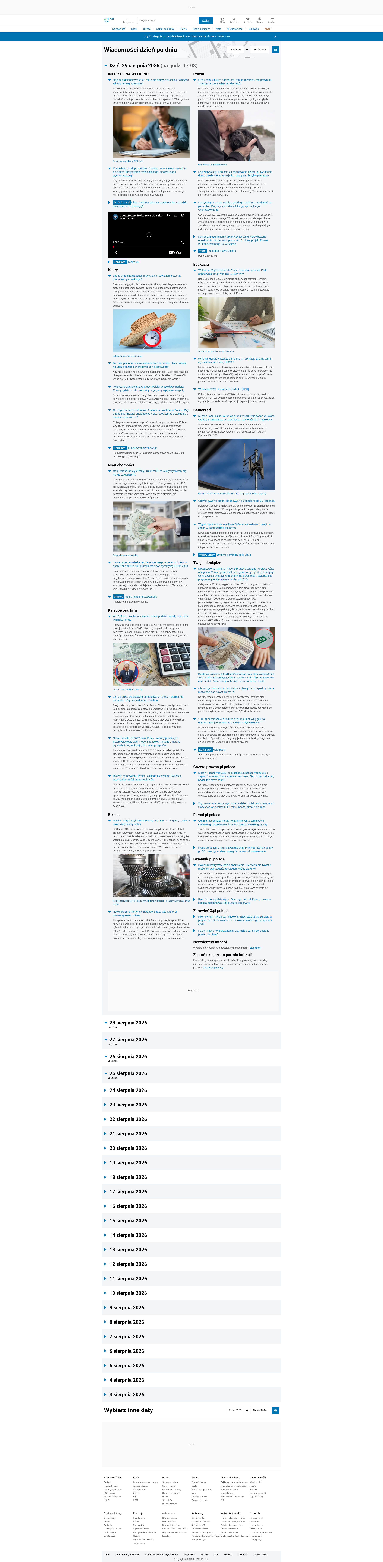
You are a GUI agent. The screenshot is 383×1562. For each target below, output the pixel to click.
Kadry (134, 29)
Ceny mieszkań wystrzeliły (125, 555)
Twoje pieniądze (201, 29)
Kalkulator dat (198, 1518)
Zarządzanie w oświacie (144, 1532)
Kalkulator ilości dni (201, 1521)
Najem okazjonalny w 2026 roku (128, 161)
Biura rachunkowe (230, 1477)
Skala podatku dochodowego (234, 1536)
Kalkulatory (197, 1513)
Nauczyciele (139, 1525)
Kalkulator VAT (198, 1525)
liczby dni (133, 261)
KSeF (268, 29)
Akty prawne (168, 1513)
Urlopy (136, 1493)
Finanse (253, 1489)
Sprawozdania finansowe (232, 1496)
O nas (107, 1554)
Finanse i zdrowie (200, 1500)
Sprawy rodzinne (170, 1482)
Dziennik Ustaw (169, 1518)
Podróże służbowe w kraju (233, 1518)
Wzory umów (256, 1528)
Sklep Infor (167, 1500)
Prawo (183, 29)
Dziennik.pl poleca (209, 859)
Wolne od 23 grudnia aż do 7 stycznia (216, 351)
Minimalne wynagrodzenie (233, 1521)
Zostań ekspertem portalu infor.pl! (222, 954)
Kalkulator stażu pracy (202, 1532)
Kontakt (228, 1554)
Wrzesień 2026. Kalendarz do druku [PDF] (223, 389)
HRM (135, 1500)
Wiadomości (255, 1482)
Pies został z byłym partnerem (212, 164)
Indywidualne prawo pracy (145, 1482)
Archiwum (254, 1521)
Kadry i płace (110, 1532)
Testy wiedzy (139, 1543)
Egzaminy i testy (141, 1528)
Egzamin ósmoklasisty (143, 1539)
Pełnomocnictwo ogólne (222, 250)
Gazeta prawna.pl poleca (214, 766)
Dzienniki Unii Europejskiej (174, 1528)
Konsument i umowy (171, 1489)
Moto (218, 29)
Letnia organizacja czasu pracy (127, 356)
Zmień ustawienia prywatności (161, 1554)
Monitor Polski (169, 1521)
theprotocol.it (256, 1536)
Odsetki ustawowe (229, 1532)
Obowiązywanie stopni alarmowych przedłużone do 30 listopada (236, 500)
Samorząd (202, 409)
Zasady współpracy (213, 967)
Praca (165, 1496)
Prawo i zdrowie (169, 1504)
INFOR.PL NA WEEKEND (128, 73)
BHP (135, 1496)
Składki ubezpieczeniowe (232, 1525)
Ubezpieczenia (140, 1489)
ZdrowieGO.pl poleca (210, 910)
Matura (136, 1536)
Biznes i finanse (199, 1482)
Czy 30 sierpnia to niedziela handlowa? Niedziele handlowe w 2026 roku (187, 36)
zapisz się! (255, 947)
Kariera (205, 1554)
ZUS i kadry (109, 1493)
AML (223, 1500)
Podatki (107, 1482)
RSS (216, 1554)
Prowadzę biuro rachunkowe (234, 1486)
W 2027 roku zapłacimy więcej (127, 689)
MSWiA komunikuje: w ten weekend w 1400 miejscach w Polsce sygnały (232, 493)
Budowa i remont (258, 1493)
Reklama (242, 1554)
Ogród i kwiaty (256, 1496)
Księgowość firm (122, 610)
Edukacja (254, 29)
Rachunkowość (111, 1486)
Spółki (194, 1486)
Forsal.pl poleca (206, 814)
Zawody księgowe (112, 1496)
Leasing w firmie (199, 1496)
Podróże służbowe (229, 1528)
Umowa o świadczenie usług (234, 554)
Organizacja (109, 1518)
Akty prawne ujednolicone (174, 1532)
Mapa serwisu (260, 1554)
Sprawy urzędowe (170, 1493)
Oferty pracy (256, 1539)
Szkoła (136, 1521)
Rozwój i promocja (112, 1528)
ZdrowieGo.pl (256, 1518)
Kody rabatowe (257, 1525)
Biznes (147, 29)
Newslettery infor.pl (210, 941)
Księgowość (118, 29)
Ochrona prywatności (127, 1554)
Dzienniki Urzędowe (171, 1525)
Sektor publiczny (165, 29)
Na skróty (255, 1513)
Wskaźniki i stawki (230, 1513)
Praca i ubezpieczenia (202, 1489)
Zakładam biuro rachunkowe (234, 1482)
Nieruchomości (235, 29)
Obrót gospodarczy (113, 1489)
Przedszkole (139, 1518)
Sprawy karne (168, 1486)
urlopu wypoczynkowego (142, 447)
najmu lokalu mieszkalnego (141, 596)
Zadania (108, 1525)
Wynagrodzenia (140, 1486)
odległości (219, 749)
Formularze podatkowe (261, 1532)
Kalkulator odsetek (200, 1528)
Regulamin (189, 1554)
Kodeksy (166, 1536)
